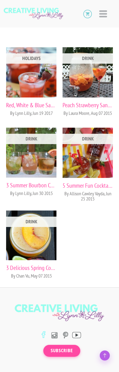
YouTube (76, 335)
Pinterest (65, 335)
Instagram (54, 335)
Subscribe (62, 350)
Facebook (43, 335)
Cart (87, 13)
